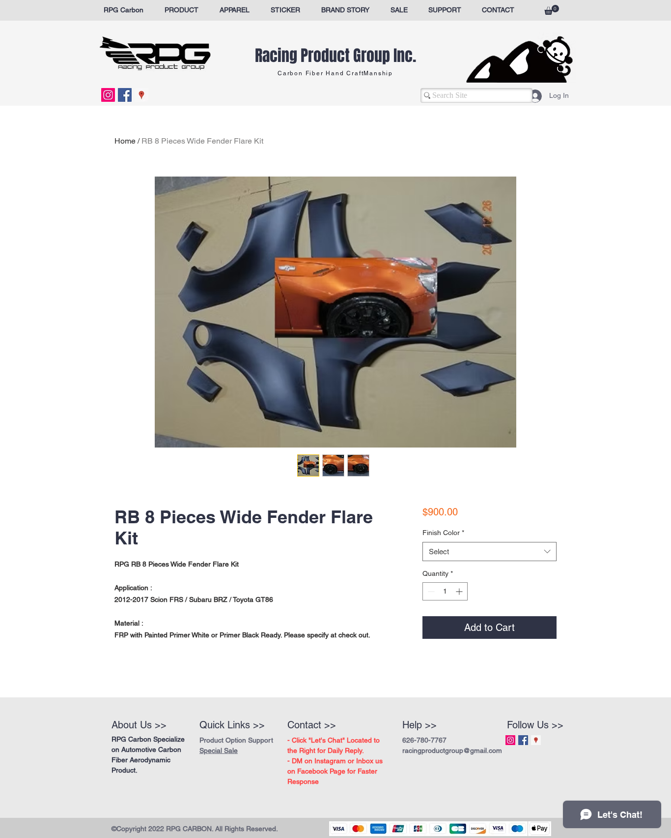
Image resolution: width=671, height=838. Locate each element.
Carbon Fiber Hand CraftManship (335, 73)
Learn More (460, 539)
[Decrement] (430, 617)
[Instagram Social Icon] (108, 95)
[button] (551, 10)
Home (125, 141)
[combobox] (489, 577)
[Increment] (460, 617)
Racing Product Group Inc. (335, 55)
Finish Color (443, 558)
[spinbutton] (445, 617)
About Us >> (139, 725)
